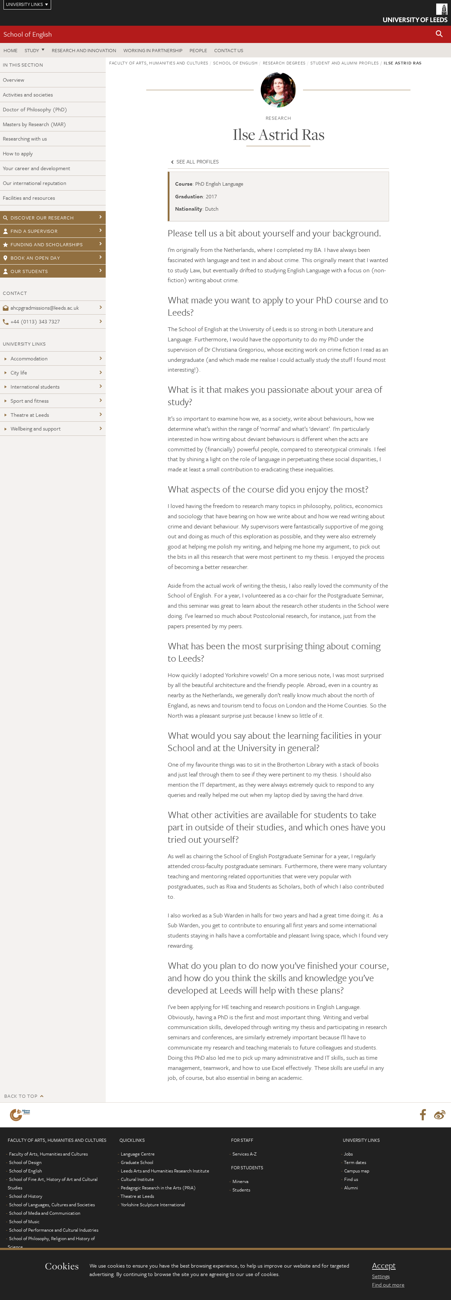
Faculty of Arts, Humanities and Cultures (158, 63)
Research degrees (284, 63)
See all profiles (197, 161)
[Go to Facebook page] (422, 1115)
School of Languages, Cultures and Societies (52, 1204)
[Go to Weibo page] (439, 1115)
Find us (351, 1179)
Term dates (355, 1162)
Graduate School (137, 1162)
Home (11, 50)
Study (32, 50)
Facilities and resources (29, 198)
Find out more (388, 1284)
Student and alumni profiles (344, 63)
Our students (29, 271)
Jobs (348, 1153)
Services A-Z (245, 1153)
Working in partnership (153, 50)
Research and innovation (84, 50)
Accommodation (29, 358)
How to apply (18, 153)
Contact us (228, 50)
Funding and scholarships (47, 244)
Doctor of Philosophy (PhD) (35, 109)
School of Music (24, 1221)
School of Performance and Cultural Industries (53, 1229)
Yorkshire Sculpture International (153, 1204)
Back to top (20, 1096)
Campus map (356, 1170)
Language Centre (138, 1153)
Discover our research (42, 217)
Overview (13, 79)
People (198, 50)
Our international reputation (34, 183)
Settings (381, 1276)
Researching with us (25, 138)
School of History (25, 1196)
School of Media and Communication (44, 1213)
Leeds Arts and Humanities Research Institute (165, 1170)
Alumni (351, 1187)
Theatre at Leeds (30, 415)
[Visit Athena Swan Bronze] (21, 1115)
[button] (439, 34)
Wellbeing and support (36, 428)
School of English (28, 34)
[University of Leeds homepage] (415, 13)
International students (35, 386)
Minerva (240, 1181)
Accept (384, 1265)
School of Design (25, 1162)
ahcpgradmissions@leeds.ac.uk (45, 307)
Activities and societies (28, 94)
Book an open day (35, 257)
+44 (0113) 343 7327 (35, 321)
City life (19, 372)
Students (241, 1189)
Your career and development (36, 168)
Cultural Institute (137, 1179)
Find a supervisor (34, 231)
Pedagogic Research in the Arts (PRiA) (158, 1187)
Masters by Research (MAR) (34, 124)
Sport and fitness (30, 400)
